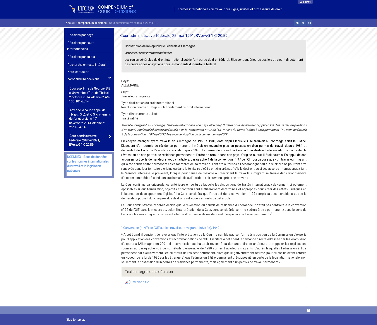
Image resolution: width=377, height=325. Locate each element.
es (309, 22)
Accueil (70, 22)
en (297, 22)
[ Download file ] (139, 282)
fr (303, 22)
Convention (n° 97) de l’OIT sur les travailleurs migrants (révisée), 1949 (171, 228)
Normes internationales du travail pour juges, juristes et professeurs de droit (230, 9)
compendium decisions (92, 22)
